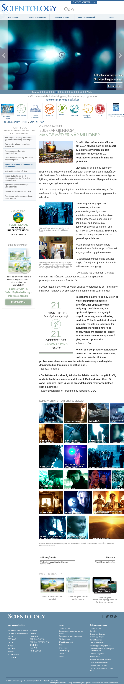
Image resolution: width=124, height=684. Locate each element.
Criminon (49, 115)
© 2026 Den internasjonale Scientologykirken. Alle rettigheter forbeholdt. (32, 681)
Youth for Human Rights (98, 665)
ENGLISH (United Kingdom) (18, 633)
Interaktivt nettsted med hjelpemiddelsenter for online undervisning (17, 178)
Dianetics (93, 631)
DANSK (10, 636)
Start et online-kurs (97, 643)
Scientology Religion (97, 637)
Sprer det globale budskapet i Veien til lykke (17, 186)
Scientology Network (97, 634)
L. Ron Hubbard (12, 17)
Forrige (35, 91)
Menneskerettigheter (87, 116)
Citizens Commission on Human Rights (101, 669)
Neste (89, 91)
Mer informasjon (64, 651)
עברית (10, 642)
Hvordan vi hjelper (7, 117)
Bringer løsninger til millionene (18, 191)
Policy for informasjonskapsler (79, 683)
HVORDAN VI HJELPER (18, 122)
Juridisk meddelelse (110, 683)
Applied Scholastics (35, 116)
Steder (61, 657)
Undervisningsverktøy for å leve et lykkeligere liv (19, 159)
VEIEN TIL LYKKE (37, 122)
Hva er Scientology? (37, 17)
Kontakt (61, 654)
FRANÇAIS (12, 639)
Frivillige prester (62, 17)
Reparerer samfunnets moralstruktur (15, 152)
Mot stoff (74, 115)
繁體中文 (11, 651)
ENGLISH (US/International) (18, 630)
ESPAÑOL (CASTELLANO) (40, 642)
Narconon (62, 114)
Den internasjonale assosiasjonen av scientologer (102, 650)
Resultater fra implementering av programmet (19, 197)
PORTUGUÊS (35, 651)
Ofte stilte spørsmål (86, 17)
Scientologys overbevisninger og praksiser (71, 632)
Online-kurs (63, 648)
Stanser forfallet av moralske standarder (17, 145)
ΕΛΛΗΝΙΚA (34, 645)
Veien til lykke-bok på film (16, 171)
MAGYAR (33, 630)
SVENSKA (34, 636)
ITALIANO (34, 648)
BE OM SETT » (18, 302)
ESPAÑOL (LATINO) (37, 639)
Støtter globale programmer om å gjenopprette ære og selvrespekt (19, 139)
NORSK (33, 633)
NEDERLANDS (13, 654)
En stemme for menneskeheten (70, 636)
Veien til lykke (21, 115)
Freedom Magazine (97, 654)
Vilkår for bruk (96, 683)
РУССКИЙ (12, 649)
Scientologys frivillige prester (100, 646)
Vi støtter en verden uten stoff (100, 659)
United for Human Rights (99, 662)
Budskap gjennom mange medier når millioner (19, 165)
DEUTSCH (12, 657)
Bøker (111, 17)
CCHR (100, 115)
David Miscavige (96, 640)
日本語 (10, 646)
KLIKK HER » (18, 234)
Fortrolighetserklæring (58, 683)
